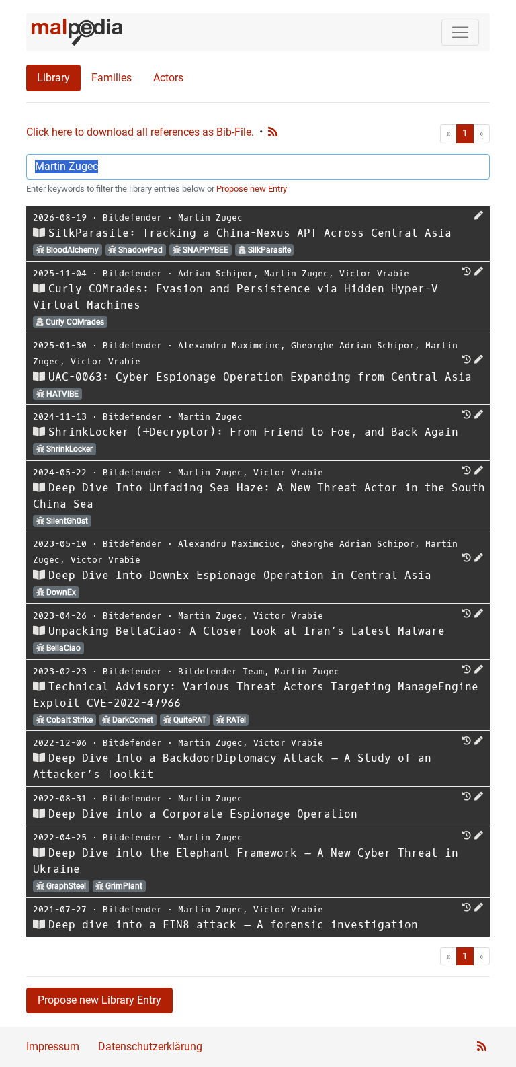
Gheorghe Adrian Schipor (353, 345)
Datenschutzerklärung (150, 1046)
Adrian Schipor (215, 273)
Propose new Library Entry (99, 1000)
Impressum (52, 1046)
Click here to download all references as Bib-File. (140, 132)
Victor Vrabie (374, 273)
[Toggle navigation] (460, 32)
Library (53, 77)
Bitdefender (132, 217)
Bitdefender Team (221, 671)
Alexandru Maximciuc (229, 345)
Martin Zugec (210, 217)
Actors (168, 77)
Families (111, 77)
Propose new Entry (251, 189)
